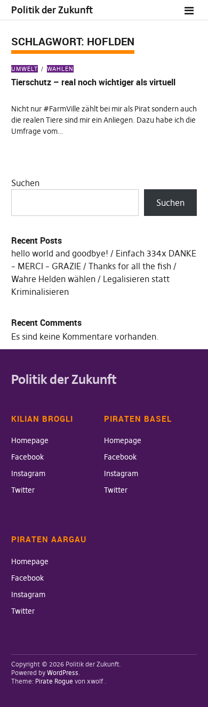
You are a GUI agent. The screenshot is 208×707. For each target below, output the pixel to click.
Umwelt (24, 69)
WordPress (62, 673)
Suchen (25, 183)
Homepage (30, 440)
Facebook (27, 457)
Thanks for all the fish (130, 266)
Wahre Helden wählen (53, 279)
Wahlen (60, 69)
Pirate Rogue (54, 681)
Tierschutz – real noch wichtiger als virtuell (93, 82)
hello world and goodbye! (59, 253)
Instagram (28, 473)
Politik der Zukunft (52, 10)
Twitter (23, 490)
